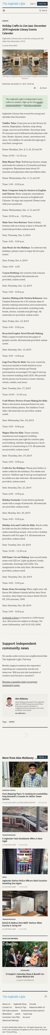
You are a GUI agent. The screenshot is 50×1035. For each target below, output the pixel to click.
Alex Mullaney (11, 45)
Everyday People (8, 790)
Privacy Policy (11, 1032)
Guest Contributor (26, 980)
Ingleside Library (11, 617)
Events (5, 21)
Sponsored (25, 970)
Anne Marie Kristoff (27, 802)
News (4, 877)
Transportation (8, 835)
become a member (32, 105)
